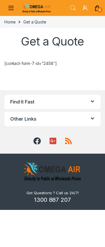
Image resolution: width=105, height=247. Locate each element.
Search (73, 8)
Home (9, 21)
